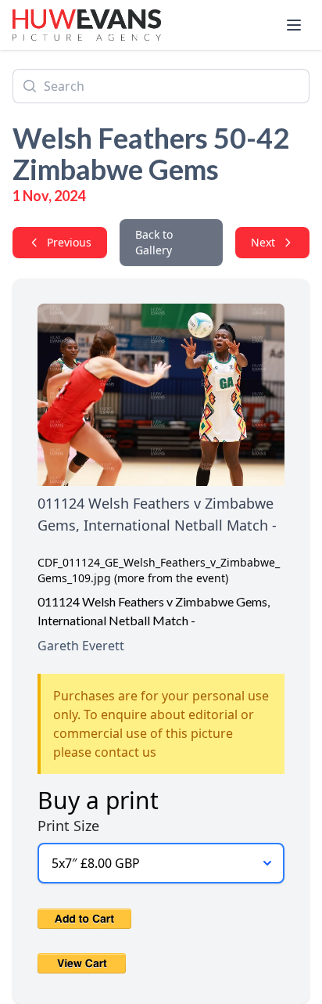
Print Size (68, 825)
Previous (69, 242)
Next (263, 242)
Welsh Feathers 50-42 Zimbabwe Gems (151, 153)
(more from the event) (171, 577)
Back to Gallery (154, 242)
